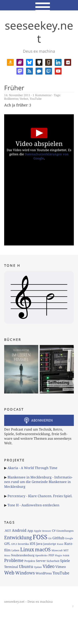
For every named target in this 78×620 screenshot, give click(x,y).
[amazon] (10, 62)
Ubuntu (26, 566)
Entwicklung (18, 537)
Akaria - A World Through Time (32, 468)
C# (54, 530)
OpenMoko (41, 555)
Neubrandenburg (22, 555)
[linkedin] (58, 62)
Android (19, 530)
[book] (19, 62)
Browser (46, 530)
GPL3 (14, 543)
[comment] (39, 70)
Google (69, 538)
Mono (7, 555)
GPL (7, 544)
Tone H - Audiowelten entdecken (33, 505)
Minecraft (57, 550)
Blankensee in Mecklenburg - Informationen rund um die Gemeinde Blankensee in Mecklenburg (38, 482)
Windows (25, 573)
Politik (66, 555)
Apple (37, 531)
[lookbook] (67, 62)
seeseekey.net (39, 32)
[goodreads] (48, 62)
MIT (66, 550)
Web (9, 572)
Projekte (29, 561)
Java (39, 544)
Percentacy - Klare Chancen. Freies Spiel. (39, 496)
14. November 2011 (17, 95)
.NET (7, 531)
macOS (43, 549)
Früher (14, 87)
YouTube (36, 99)
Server (41, 561)
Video (48, 566)
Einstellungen (65, 531)
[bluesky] (29, 62)
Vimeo (60, 566)
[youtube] (58, 70)
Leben (15, 550)
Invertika (23, 544)
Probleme (14, 560)
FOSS (40, 537)
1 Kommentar (42, 95)
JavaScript (49, 544)
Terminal (11, 567)
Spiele (65, 560)
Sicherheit (53, 561)
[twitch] (48, 70)
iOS (32, 543)
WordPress (44, 573)
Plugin (58, 555)
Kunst (60, 543)
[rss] (29, 70)
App (30, 530)
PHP (51, 555)
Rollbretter (11, 99)
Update (38, 567)
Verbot (24, 99)
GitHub (58, 537)
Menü (39, 5)
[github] (39, 62)
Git (50, 538)
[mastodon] (19, 70)
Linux (27, 549)
